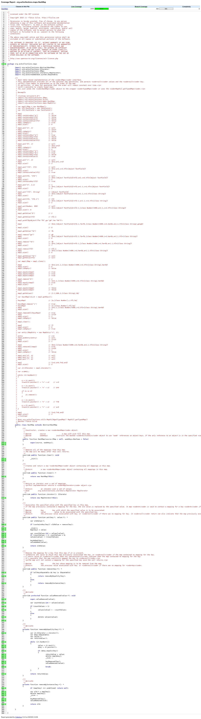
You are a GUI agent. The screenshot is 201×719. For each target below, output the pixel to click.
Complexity (186, 6)
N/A (157, 8)
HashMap (4, 9)
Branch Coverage (141, 6)
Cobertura (18, 717)
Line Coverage (76, 6)
